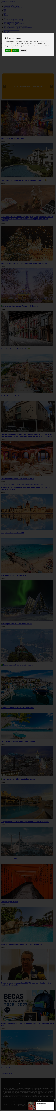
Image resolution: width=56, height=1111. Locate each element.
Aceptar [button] (8, 50)
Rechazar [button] (15, 50)
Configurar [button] (23, 50)
